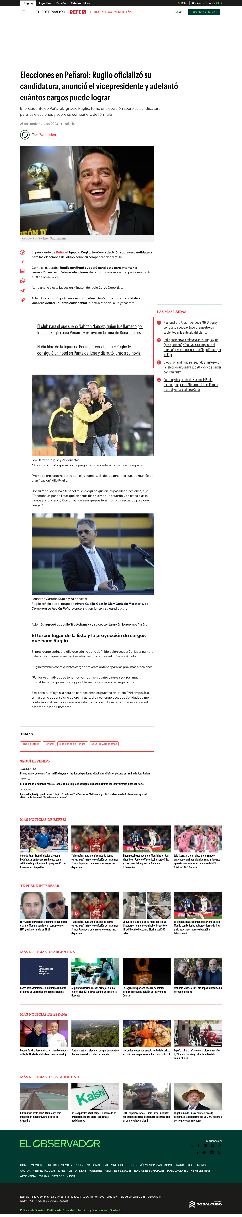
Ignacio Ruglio (30, 743)
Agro (168, 1165)
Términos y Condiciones (92, 1210)
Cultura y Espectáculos (38, 1170)
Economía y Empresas (146, 1165)
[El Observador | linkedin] (196, 1152)
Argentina (45, 3)
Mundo (202, 1165)
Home (24, 1165)
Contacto (115, 1210)
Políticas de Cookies (32, 1210)
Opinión (80, 1170)
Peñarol (62, 252)
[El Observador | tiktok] (220, 1146)
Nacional (94, 1165)
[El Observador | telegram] (212, 1152)
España (61, 3)
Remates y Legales (118, 1170)
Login (178, 11)
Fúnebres (95, 1170)
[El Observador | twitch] (220, 1152)
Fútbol (95, 12)
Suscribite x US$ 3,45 (204, 11)
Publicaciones (177, 1170)
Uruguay (28, 3)
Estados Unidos (80, 3)
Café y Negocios (115, 1165)
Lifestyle (65, 1170)
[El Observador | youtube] (212, 1146)
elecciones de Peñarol (72, 743)
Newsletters (200, 1170)
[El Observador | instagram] (205, 1146)
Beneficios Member (58, 1165)
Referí (79, 1165)
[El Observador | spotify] (204, 1152)
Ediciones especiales (149, 1170)
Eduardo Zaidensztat (104, 743)
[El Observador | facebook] (198, 1146)
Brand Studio (185, 1165)
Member (36, 1165)
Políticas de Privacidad (61, 1210)
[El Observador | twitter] (191, 1146)
